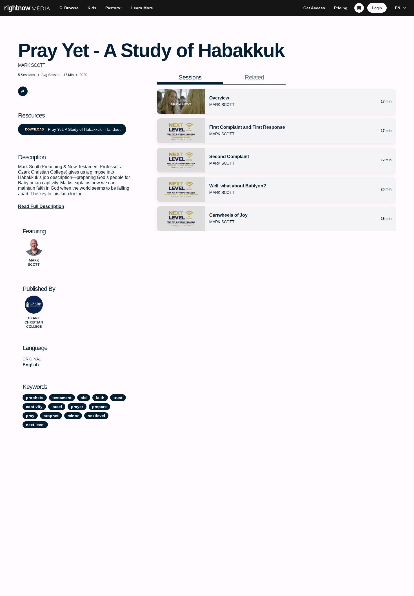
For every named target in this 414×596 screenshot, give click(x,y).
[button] (399, 8)
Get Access (314, 8)
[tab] (190, 77)
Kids (92, 8)
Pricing (341, 8)
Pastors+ (113, 8)
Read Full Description (41, 206)
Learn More (142, 8)
